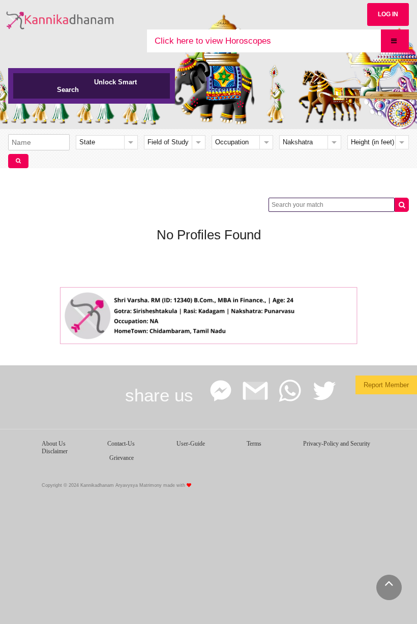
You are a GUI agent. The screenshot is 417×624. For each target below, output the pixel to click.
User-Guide (190, 443)
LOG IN (388, 14)
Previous (68, 313)
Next (348, 313)
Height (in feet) (372, 142)
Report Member (386, 385)
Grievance (121, 457)
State (87, 142)
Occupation (232, 142)
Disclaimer (55, 451)
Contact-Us (121, 443)
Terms (254, 443)
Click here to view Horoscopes (213, 41)
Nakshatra (298, 142)
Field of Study (168, 142)
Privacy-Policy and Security (336, 443)
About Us (54, 443)
